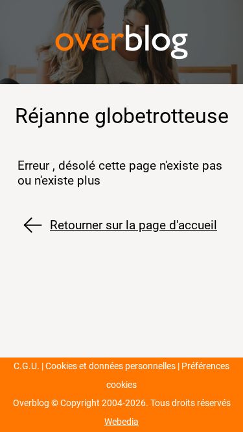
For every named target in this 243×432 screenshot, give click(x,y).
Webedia (121, 421)
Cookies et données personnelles (110, 366)
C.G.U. (27, 366)
